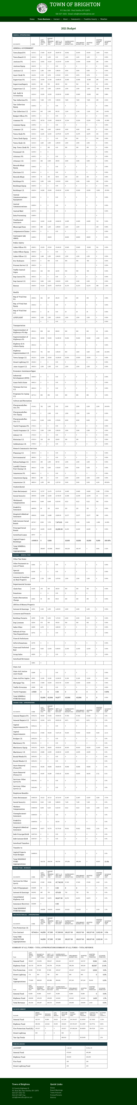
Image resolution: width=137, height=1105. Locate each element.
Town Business (44, 19)
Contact (56, 19)
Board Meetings (56, 1090)
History (53, 1097)
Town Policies (55, 1093)
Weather (103, 19)
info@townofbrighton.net (22, 1097)
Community (76, 19)
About (65, 19)
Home (32, 19)
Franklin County (90, 19)
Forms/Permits (56, 1095)
